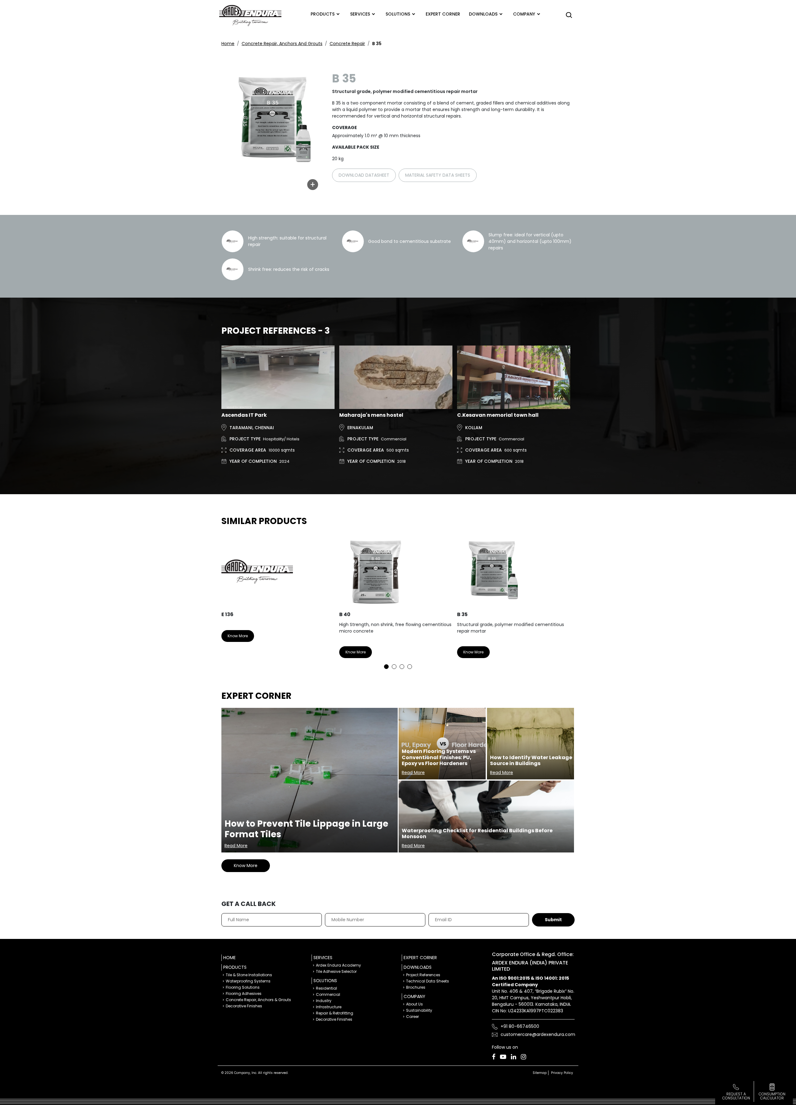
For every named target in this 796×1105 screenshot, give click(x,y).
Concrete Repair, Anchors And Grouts (282, 43)
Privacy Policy (562, 1072)
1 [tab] (386, 666)
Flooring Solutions (243, 987)
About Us (414, 1004)
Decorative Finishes (244, 1006)
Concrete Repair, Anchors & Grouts (258, 999)
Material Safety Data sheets (437, 175)
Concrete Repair (347, 43)
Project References (423, 974)
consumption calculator (772, 1096)
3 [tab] (402, 666)
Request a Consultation (736, 1096)
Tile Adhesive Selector (336, 971)
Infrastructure (328, 1007)
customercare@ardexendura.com (538, 1034)
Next (565, 601)
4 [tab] (409, 666)
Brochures (415, 987)
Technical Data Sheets (427, 981)
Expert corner (443, 14)
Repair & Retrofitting (334, 1013)
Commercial (328, 994)
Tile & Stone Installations (249, 974)
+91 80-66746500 (520, 1026)
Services (360, 14)
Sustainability (419, 1010)
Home (227, 43)
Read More (236, 846)
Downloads (483, 14)
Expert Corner (420, 957)
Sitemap (540, 1072)
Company (524, 14)
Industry (323, 1000)
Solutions (398, 14)
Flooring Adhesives (243, 993)
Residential (326, 988)
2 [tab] (394, 666)
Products (323, 14)
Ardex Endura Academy (338, 965)
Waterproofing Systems (248, 981)
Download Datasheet (364, 175)
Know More (238, 635)
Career (412, 1016)
